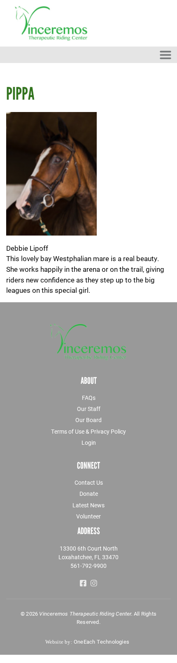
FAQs (88, 398)
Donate (88, 493)
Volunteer (88, 516)
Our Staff (88, 409)
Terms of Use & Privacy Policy (88, 431)
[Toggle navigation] (165, 55)
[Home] (88, 23)
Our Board (88, 420)
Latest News (88, 505)
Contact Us (89, 482)
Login (89, 442)
